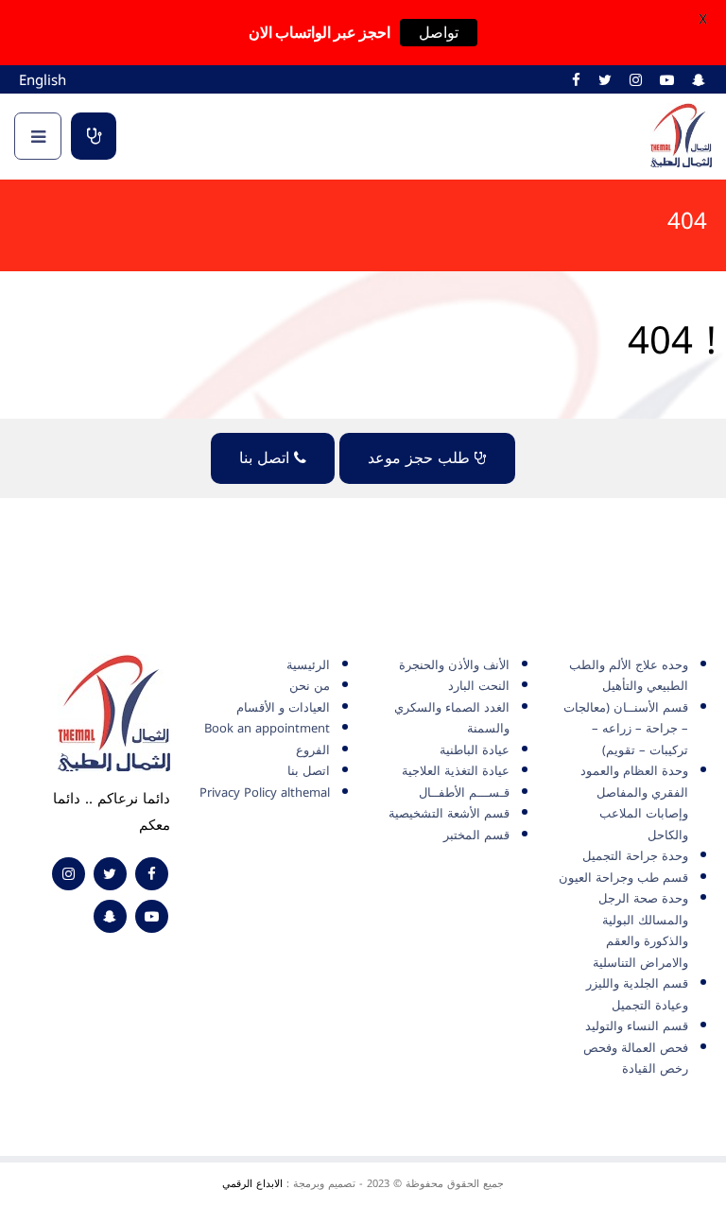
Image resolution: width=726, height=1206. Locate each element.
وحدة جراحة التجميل (635, 856)
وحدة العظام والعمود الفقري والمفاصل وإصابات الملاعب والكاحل (634, 803)
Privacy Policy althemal (264, 792)
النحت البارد (479, 686)
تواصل (438, 32)
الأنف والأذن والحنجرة (454, 665)
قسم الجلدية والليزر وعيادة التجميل (637, 994)
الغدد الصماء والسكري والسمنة (452, 718)
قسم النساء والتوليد (636, 1026)
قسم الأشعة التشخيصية (449, 813)
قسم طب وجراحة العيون (623, 877)
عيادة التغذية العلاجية (456, 771)
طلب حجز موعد (93, 136)
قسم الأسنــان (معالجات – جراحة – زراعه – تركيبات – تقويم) (625, 729)
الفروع (313, 750)
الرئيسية (308, 665)
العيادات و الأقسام (283, 707)
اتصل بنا (266, 458)
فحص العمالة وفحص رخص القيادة (635, 1058)
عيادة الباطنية (475, 750)
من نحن (309, 686)
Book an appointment (267, 728)
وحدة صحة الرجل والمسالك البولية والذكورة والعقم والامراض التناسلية (640, 930)
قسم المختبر (476, 835)
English (42, 80)
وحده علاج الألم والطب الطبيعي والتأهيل (628, 675)
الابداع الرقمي (252, 1184)
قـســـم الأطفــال (464, 792)
